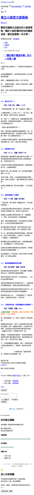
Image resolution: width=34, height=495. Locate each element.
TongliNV (4, 365)
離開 (11, 491)
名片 (6, 47)
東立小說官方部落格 (14, 17)
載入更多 (4, 390)
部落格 (7, 45)
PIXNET (9, 464)
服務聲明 (20, 466)
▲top (2, 386)
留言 (18, 375)
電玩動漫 (16, 39)
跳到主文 (4, 23)
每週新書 (15, 383)
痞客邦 (14, 375)
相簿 (6, 43)
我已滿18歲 (5, 491)
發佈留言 (4, 402)
